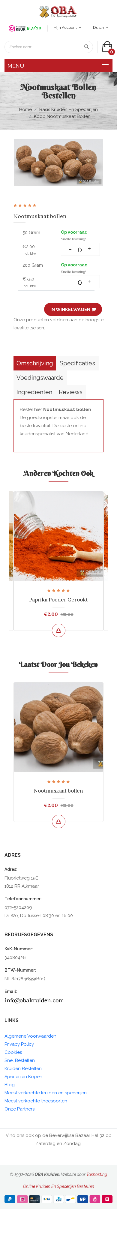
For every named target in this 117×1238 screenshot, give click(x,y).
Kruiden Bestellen (23, 1068)
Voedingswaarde (40, 377)
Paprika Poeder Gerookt (58, 599)
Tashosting (96, 1174)
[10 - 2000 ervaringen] (17, 28)
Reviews (70, 392)
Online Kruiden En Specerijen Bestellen (58, 1186)
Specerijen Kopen (23, 1076)
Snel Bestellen (19, 1060)
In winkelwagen (71, 309)
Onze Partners (19, 1109)
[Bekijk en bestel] (58, 630)
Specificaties (77, 363)
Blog (9, 1084)
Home (25, 109)
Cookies (13, 1052)
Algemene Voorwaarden (30, 1036)
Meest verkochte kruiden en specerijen (45, 1093)
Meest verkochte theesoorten (35, 1101)
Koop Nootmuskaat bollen (62, 116)
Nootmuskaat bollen (58, 790)
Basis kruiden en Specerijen (68, 109)
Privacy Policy (19, 1044)
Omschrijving (34, 363)
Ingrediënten (34, 392)
